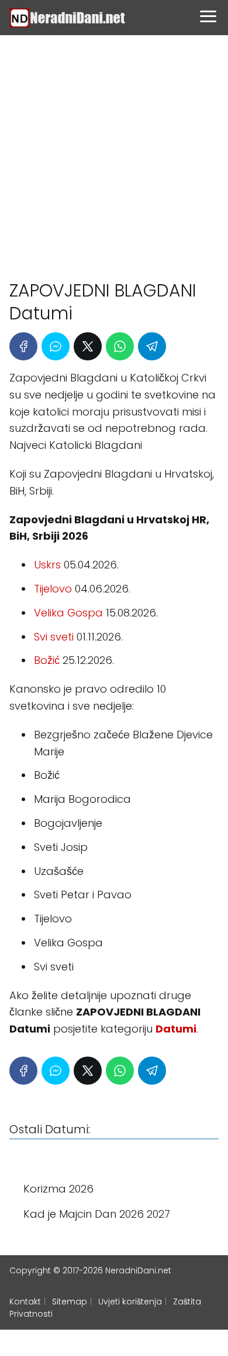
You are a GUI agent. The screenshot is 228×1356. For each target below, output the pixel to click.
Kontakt (25, 1301)
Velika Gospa (68, 612)
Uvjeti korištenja (130, 1301)
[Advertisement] (114, 152)
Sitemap (69, 1301)
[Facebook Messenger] (56, 346)
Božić (47, 660)
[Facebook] (23, 346)
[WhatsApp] (120, 346)
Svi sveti (54, 636)
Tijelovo (53, 588)
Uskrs (47, 564)
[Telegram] (152, 346)
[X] (88, 346)
